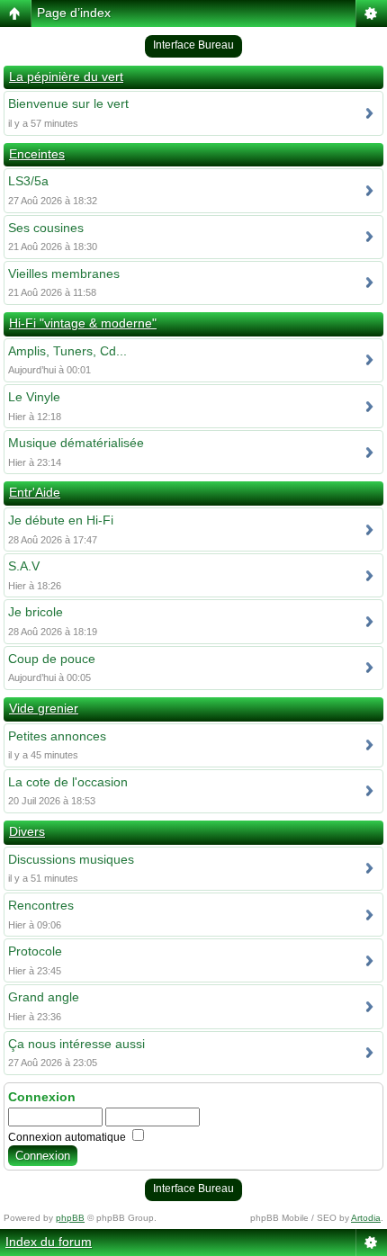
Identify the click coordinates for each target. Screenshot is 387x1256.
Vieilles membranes (64, 273)
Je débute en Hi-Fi (60, 520)
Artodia (366, 1218)
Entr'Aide (34, 492)
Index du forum (48, 1241)
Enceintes (37, 154)
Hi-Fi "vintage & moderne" (83, 323)
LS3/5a (28, 181)
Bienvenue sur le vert (68, 103)
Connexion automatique (68, 1137)
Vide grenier (43, 708)
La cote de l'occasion (68, 782)
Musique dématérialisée (76, 442)
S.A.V (24, 566)
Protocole (35, 951)
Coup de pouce (51, 658)
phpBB (70, 1218)
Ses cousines (46, 227)
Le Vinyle (34, 397)
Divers (27, 831)
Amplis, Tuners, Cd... (67, 351)
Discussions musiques (71, 859)
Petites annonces (57, 736)
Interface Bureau (193, 45)
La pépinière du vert (66, 76)
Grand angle (43, 997)
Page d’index (74, 12)
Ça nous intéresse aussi (76, 1043)
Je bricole (35, 612)
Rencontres (41, 905)
